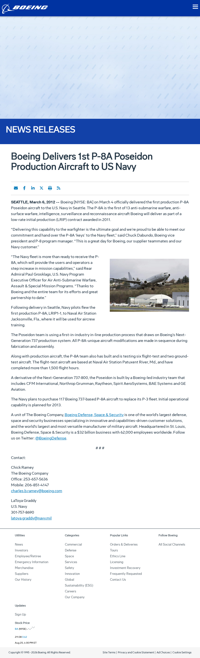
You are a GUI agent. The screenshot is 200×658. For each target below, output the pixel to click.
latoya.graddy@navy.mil (31, 518)
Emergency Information (31, 562)
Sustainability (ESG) (79, 585)
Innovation (72, 574)
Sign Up (20, 614)
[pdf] (67, 188)
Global (69, 579)
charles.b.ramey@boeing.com (36, 491)
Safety (69, 568)
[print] (50, 188)
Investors (21, 550)
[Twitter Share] (41, 188)
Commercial (73, 544)
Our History (23, 579)
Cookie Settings (181, 652)
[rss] (58, 188)
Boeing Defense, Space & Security (94, 414)
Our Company (75, 597)
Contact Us (118, 579)
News (19, 544)
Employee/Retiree (28, 556)
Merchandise (24, 568)
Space (69, 556)
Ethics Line (117, 556)
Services (71, 562)
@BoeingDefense (50, 438)
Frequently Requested (126, 574)
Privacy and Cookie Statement (136, 652)
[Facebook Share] (24, 188)
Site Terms (109, 652)
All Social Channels (172, 544)
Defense (70, 550)
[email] (16, 188)
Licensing (116, 562)
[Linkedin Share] (33, 188)
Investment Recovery (125, 568)
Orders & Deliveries (124, 544)
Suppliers (21, 574)
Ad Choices (163, 652)
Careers (70, 591)
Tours (114, 550)
